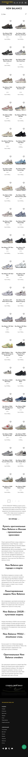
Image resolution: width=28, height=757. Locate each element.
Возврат (3, 736)
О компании (4, 729)
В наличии (4, 711)
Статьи (3, 743)
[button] (14, 2)
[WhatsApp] (6, 749)
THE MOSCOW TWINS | (7, 702)
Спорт (3, 717)
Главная (3, 708)
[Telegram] (3, 749)
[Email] (12, 749)
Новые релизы (5, 720)
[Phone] (9, 749)
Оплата (3, 734)
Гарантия (4, 738)
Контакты (4, 740)
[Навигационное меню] (25, 2)
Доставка (4, 731)
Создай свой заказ (5, 722)
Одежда (3, 715)
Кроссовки (4, 713)
